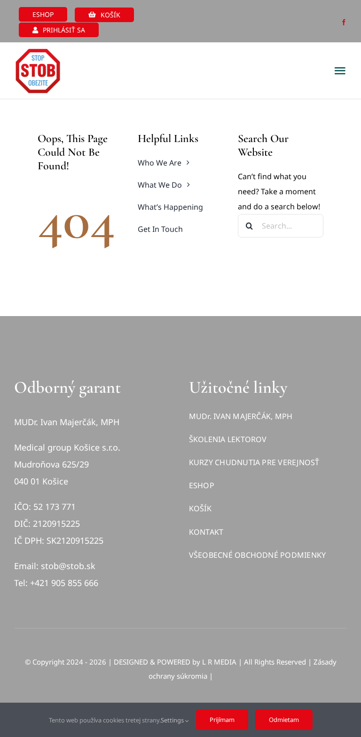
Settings (173, 720)
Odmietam (284, 719)
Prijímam (222, 719)
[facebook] (344, 22)
